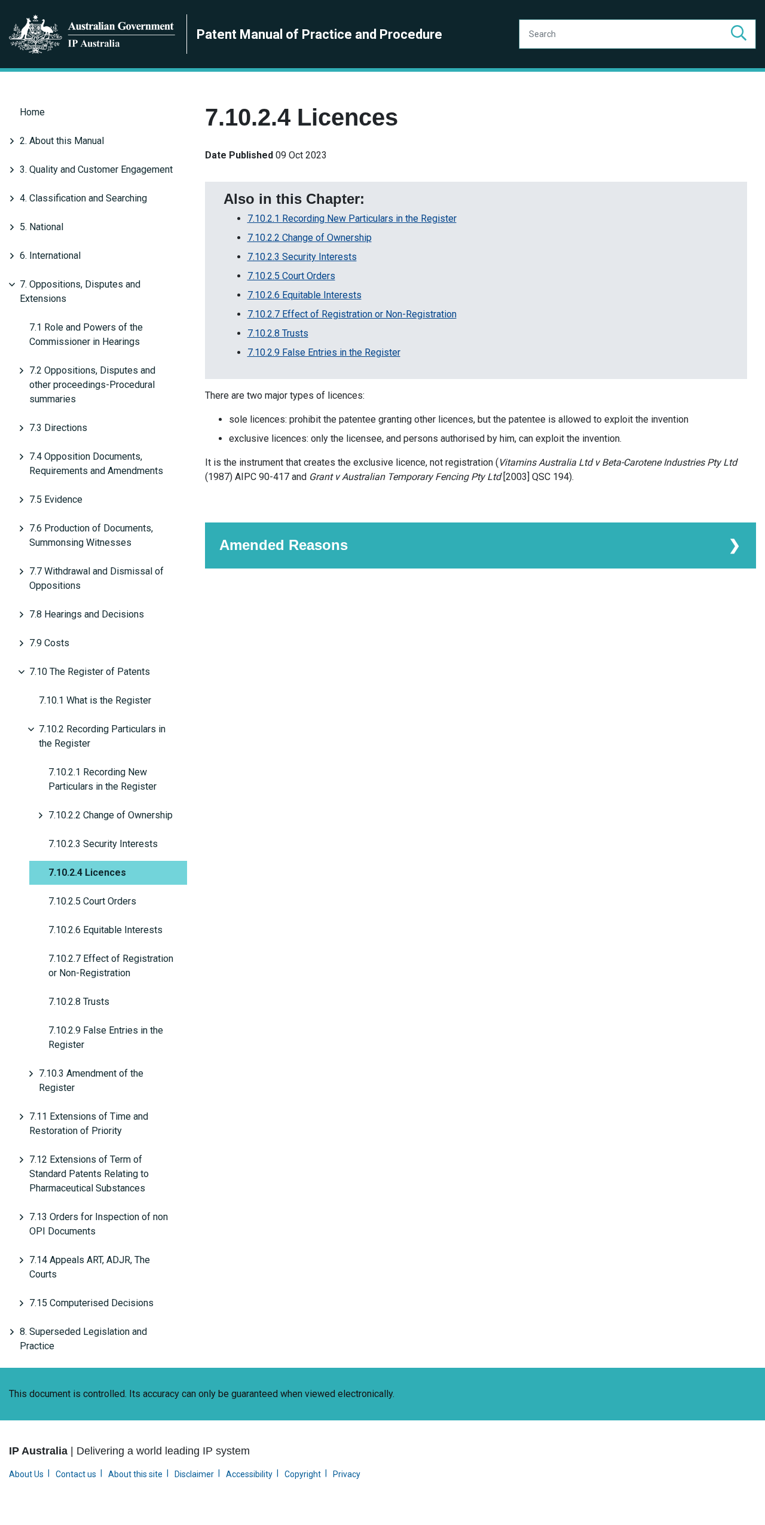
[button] (738, 34)
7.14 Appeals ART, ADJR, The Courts (89, 1267)
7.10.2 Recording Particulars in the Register (102, 736)
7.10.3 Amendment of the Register (91, 1080)
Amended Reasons (283, 545)
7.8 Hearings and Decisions (86, 614)
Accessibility (249, 1474)
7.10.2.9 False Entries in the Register (105, 1037)
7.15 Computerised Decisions (91, 1303)
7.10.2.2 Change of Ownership (110, 815)
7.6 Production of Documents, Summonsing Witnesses (91, 535)
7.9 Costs (49, 643)
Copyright (302, 1474)
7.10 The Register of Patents (89, 671)
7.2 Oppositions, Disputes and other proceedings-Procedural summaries (92, 385)
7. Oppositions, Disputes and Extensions (80, 291)
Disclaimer (194, 1474)
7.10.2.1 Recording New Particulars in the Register (102, 779)
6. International (50, 255)
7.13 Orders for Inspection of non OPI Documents (98, 1224)
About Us (26, 1474)
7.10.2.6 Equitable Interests (105, 930)
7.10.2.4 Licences (87, 872)
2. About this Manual (62, 140)
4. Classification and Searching (83, 198)
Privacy (346, 1474)
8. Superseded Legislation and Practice (83, 1339)
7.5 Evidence (55, 499)
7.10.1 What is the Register (95, 700)
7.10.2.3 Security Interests (103, 843)
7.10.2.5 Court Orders (92, 901)
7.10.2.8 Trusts (78, 1001)
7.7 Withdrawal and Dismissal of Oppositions (96, 578)
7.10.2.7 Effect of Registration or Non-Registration (110, 966)
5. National (41, 227)
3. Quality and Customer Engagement (96, 169)
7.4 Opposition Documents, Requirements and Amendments (96, 463)
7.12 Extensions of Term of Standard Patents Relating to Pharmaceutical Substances (89, 1174)
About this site (135, 1474)
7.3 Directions (58, 427)
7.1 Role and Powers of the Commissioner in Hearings (86, 334)
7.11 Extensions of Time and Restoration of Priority (88, 1123)
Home (32, 112)
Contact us (76, 1474)
